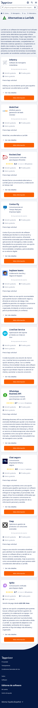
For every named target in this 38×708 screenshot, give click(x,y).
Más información (19, 98)
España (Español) (14, 702)
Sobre (3, 676)
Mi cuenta (5, 689)
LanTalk (25, 13)
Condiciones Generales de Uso (11, 669)
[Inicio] (1, 13)
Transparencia (6, 665)
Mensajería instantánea (17, 13)
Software (4, 680)
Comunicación (7, 13)
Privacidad (5, 662)
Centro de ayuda (7, 693)
